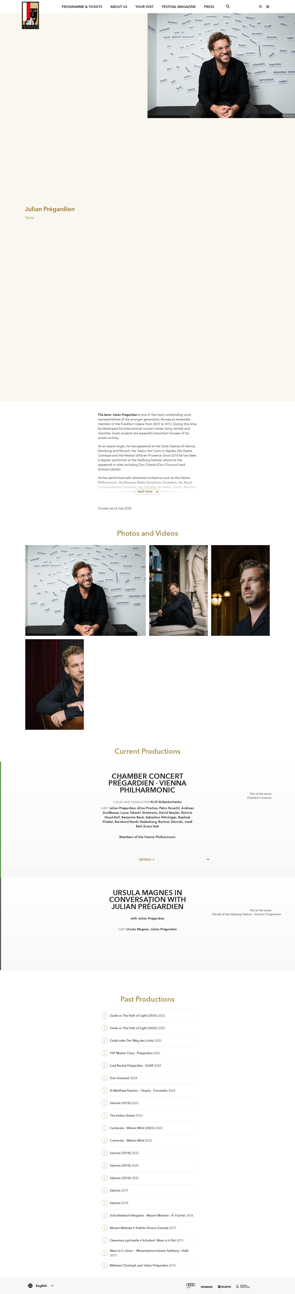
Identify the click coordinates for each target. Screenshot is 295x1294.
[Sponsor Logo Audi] (190, 1285)
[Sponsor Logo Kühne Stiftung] (243, 1286)
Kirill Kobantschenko (166, 802)
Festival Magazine (179, 7)
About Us (118, 7)
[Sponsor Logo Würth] (224, 1287)
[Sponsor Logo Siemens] (207, 1287)
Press (209, 7)
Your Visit (144, 7)
